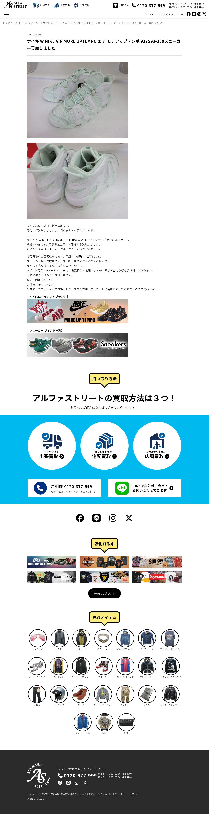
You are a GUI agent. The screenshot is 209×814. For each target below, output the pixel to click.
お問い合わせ (177, 14)
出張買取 (45, 794)
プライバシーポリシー (128, 794)
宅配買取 (55, 794)
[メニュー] (6, 14)
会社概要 (112, 794)
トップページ (33, 794)
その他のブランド (104, 593)
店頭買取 (65, 794)
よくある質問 (163, 14)
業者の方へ (150, 14)
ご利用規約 (101, 794)
